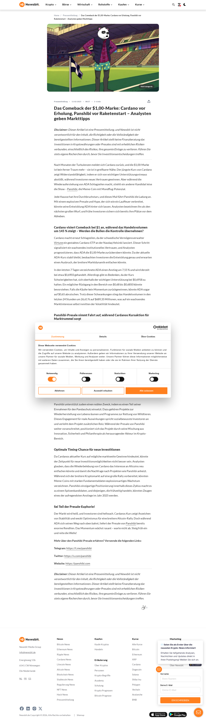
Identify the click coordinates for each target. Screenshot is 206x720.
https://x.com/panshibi (77, 556)
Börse (65, 4)
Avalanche (137, 694)
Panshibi (72, 189)
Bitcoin (135, 649)
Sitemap (80, 715)
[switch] (86, 379)
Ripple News (63, 654)
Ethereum (137, 654)
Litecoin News (64, 664)
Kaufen (122, 4)
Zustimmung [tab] (57, 336)
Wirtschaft (83, 4)
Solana (135, 674)
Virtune (58, 242)
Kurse (138, 4)
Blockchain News (65, 674)
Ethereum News (65, 649)
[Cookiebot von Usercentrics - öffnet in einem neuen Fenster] (154, 328)
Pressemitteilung (70, 15)
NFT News (62, 689)
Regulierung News (66, 684)
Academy (99, 680)
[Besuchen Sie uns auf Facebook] (21, 708)
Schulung (99, 685)
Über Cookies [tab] (148, 336)
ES (30, 678)
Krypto (50, 4)
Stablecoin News (65, 679)
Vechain (136, 689)
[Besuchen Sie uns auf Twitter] (40, 708)
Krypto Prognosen (104, 690)
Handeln (99, 649)
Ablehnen (60, 390)
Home (56, 15)
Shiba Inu (136, 679)
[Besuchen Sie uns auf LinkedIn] (28, 708)
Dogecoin (136, 669)
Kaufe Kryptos (102, 644)
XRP (134, 659)
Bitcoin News (63, 644)
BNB (134, 699)
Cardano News (64, 659)
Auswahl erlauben (103, 390)
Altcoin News (63, 669)
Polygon (136, 684)
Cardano (136, 664)
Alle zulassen (146, 390)
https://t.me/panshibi (79, 548)
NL (20, 678)
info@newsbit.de (27, 652)
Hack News (62, 694)
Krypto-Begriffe (102, 675)
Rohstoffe (104, 4)
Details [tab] (103, 336)
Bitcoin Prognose (103, 695)
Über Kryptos (101, 665)
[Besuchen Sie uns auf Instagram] (34, 708)
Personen (99, 670)
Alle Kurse (137, 644)
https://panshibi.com (78, 563)
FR (25, 678)
